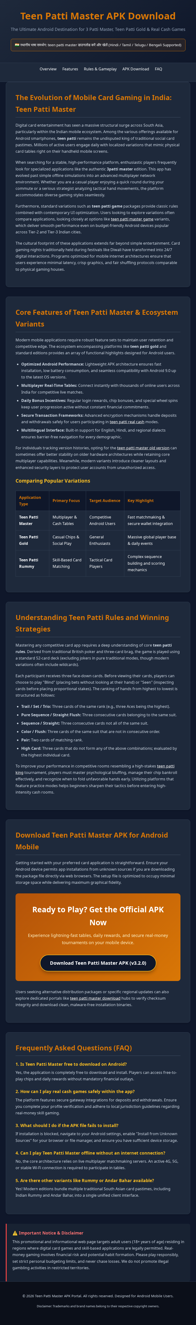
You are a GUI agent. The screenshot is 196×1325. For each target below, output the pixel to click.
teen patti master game (132, 219)
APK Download (135, 69)
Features (70, 69)
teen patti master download (95, 998)
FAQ (158, 69)
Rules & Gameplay (100, 69)
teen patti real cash (127, 421)
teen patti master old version (143, 448)
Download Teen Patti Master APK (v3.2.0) (98, 963)
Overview (48, 69)
